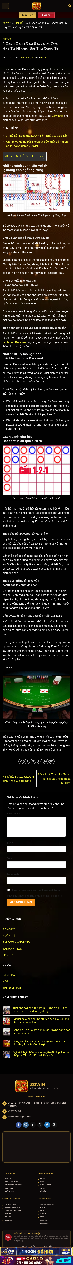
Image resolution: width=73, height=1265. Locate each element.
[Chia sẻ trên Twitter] (33, 761)
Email (11, 858)
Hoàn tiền (8, 1220)
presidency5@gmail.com (19, 1117)
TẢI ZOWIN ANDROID (16, 942)
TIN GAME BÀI (12, 988)
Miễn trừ (35, 1247)
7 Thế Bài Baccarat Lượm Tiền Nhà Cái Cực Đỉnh (37, 135)
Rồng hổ (43, 1220)
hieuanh (44, 58)
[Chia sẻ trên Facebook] (27, 761)
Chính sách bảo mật (12, 1182)
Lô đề (42, 1182)
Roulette (44, 1217)
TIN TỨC (20, 23)
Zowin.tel (57, 115)
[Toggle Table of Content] (39, 156)
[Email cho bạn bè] (39, 761)
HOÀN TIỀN (10, 935)
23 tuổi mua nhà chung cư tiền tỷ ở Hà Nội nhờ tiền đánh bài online (41, 1020)
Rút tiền (8, 1217)
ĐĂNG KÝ (9, 929)
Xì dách (43, 1213)
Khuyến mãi (9, 1188)
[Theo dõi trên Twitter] (47, 1125)
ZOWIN (7, 23)
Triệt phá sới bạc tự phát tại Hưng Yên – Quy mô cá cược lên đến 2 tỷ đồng (40, 1010)
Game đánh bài (45, 1185)
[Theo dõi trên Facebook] (19, 1125)
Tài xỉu (42, 1188)
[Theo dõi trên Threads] (54, 1125)
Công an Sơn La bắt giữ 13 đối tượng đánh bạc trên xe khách (41, 1032)
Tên (10, 842)
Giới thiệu (8, 1179)
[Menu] (5, 6)
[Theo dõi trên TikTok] (33, 1125)
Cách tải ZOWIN (10, 1204)
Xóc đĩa (43, 1191)
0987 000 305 (14, 1111)
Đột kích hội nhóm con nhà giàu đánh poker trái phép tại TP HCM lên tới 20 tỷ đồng (41, 1054)
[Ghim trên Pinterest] (46, 761)
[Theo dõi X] (40, 1125)
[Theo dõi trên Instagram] (26, 1125)
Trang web (13, 874)
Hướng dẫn (9, 1191)
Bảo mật (25, 1247)
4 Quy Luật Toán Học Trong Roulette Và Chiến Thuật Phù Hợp (54, 778)
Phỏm (42, 1210)
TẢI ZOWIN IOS (12, 948)
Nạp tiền (8, 1213)
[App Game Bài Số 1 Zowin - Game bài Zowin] (36, 6)
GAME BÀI (9, 975)
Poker (42, 1207)
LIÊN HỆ (8, 955)
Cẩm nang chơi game (13, 1210)
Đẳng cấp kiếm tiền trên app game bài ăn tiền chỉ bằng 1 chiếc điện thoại (40, 1043)
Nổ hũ (42, 1179)
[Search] (69, 6)
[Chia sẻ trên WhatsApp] (21, 761)
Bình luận (13, 813)
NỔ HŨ (7, 981)
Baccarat (44, 1223)
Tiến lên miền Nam (47, 1204)
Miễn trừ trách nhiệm (13, 1185)
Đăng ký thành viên (12, 1207)
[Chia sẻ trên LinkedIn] (52, 761)
